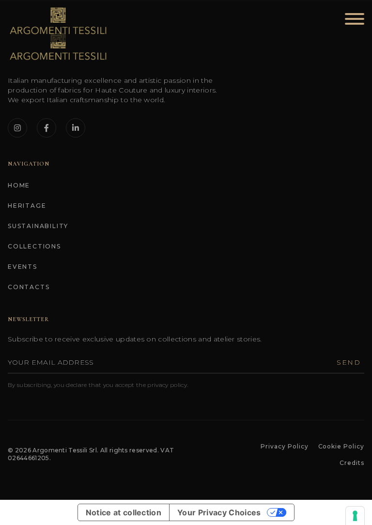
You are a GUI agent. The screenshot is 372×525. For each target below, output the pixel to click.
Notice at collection (123, 512)
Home (19, 185)
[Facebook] (46, 128)
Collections (34, 246)
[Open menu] (351, 20)
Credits (352, 462)
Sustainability (38, 226)
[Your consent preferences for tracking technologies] (355, 516)
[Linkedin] (75, 128)
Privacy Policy (284, 446)
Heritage (27, 205)
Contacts (28, 287)
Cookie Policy (341, 446)
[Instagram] (17, 128)
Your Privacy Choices (219, 512)
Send (348, 362)
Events (22, 266)
